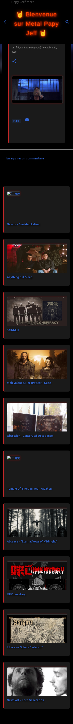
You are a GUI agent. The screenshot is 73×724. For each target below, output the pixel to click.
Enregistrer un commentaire (25, 158)
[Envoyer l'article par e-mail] (27, 121)
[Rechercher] (67, 22)
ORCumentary (16, 594)
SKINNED (13, 330)
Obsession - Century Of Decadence (30, 435)
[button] (14, 61)
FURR (16, 121)
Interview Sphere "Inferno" (25, 647)
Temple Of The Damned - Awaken (29, 488)
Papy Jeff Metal (23, 2)
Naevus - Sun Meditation (23, 224)
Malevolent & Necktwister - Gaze (29, 382)
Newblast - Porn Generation (25, 700)
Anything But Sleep (19, 277)
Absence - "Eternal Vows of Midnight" (32, 541)
